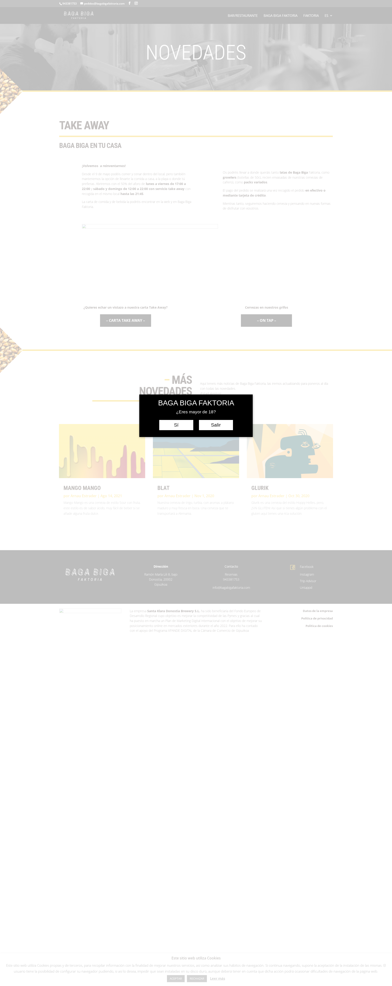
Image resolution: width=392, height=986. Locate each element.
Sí (176, 425)
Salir (216, 425)
